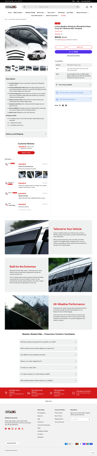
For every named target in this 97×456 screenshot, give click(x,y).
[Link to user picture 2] (30, 174)
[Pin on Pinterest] (66, 105)
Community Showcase (44, 425)
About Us (40, 416)
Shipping (63, 39)
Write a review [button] (26, 152)
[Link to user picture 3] (38, 174)
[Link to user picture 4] (46, 174)
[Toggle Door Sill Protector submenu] (44, 15)
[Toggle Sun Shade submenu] (74, 12)
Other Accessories (51, 15)
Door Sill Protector (36, 15)
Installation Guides (43, 431)
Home (10, 12)
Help (78, 1)
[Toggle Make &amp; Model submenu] (23, 12)
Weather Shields (30, 12)
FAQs (73, 1)
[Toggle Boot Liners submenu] (45, 12)
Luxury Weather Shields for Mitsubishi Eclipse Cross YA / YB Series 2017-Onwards (18, 19)
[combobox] (51, 7)
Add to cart (80, 47)
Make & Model (17, 12)
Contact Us (41, 422)
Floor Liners (51, 12)
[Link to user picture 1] (22, 174)
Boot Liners (40, 12)
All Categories (41, 413)
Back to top (49, 401)
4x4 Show (40, 434)
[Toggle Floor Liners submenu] (56, 12)
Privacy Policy (58, 413)
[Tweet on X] (59, 105)
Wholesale (40, 437)
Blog (39, 419)
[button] (91, 7)
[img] (22, 164)
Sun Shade (70, 12)
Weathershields (58, 31)
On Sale (63, 15)
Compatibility (59, 61)
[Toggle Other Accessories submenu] (59, 15)
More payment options (73, 55)
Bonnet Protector (82, 12)
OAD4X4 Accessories (12, 450)
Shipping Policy (59, 419)
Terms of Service (59, 422)
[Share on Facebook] (62, 105)
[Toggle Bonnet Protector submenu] (88, 12)
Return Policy (58, 416)
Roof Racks (61, 12)
